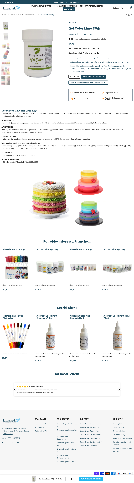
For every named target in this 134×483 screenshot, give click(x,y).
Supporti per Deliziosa (88, 445)
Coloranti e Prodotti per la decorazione (22, 15)
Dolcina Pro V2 (41, 431)
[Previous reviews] (14, 389)
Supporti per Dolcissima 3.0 (91, 442)
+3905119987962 (8, 2)
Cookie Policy (118, 427)
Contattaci (69, 9)
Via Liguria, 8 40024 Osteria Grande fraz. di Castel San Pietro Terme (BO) (16, 431)
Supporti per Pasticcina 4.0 (90, 427)
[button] (67, 389)
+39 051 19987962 (12, 438)
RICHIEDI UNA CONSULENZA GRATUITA (88, 82)
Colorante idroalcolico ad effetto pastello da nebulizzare (49, 355)
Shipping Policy (119, 431)
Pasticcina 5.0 (40, 424)
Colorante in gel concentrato (11, 285)
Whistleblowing (119, 435)
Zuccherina (39, 427)
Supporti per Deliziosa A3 (90, 438)
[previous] (15, 53)
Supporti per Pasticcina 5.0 (90, 424)
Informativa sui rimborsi (122, 438)
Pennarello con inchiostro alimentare (14, 354)
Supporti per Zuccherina (89, 431)
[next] (62, 53)
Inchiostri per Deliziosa (66, 461)
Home (3, 15)
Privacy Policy (118, 424)
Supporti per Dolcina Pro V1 (90, 435)
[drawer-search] (123, 8)
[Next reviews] (119, 389)
